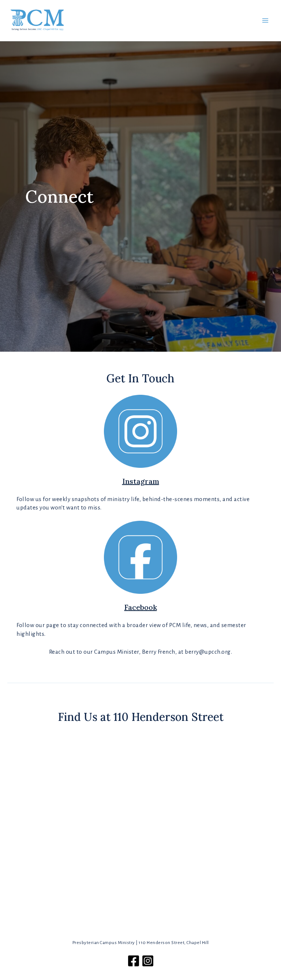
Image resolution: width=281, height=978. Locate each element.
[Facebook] (133, 961)
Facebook (140, 607)
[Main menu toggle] (265, 20)
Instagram (140, 481)
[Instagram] (148, 961)
